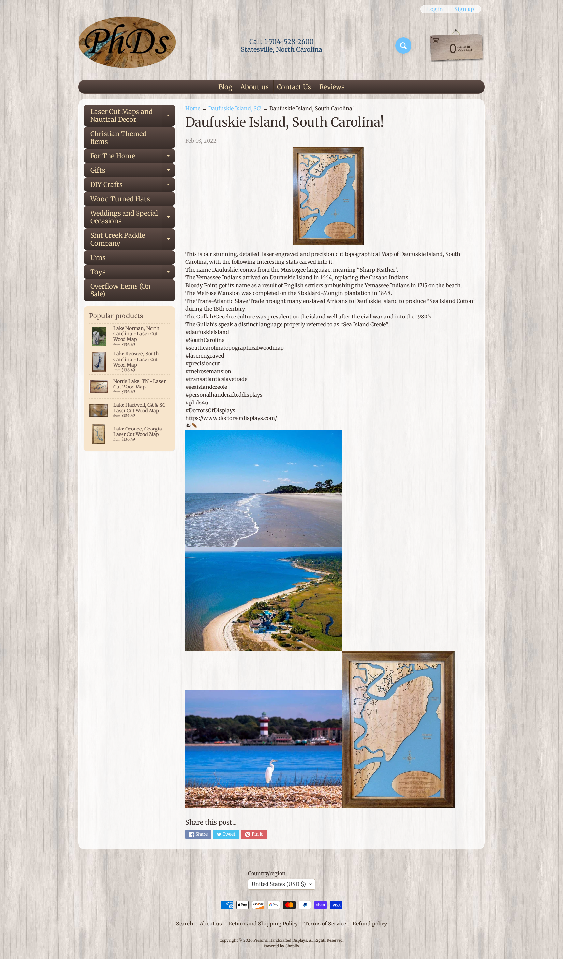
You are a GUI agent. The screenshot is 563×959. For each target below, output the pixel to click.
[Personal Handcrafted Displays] (127, 45)
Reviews (332, 87)
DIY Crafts (132, 186)
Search (184, 923)
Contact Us (294, 87)
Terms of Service (325, 923)
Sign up (464, 9)
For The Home (132, 157)
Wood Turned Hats (120, 199)
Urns (98, 257)
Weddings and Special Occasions (132, 217)
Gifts (132, 171)
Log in (435, 9)
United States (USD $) (279, 884)
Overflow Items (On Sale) (120, 290)
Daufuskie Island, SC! (235, 108)
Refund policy (370, 923)
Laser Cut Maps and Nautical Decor (132, 115)
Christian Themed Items (118, 138)
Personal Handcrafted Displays (280, 940)
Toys (132, 273)
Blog (225, 87)
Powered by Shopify (281, 946)
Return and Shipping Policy (263, 923)
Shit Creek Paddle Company (132, 239)
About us (254, 87)
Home (192, 108)
